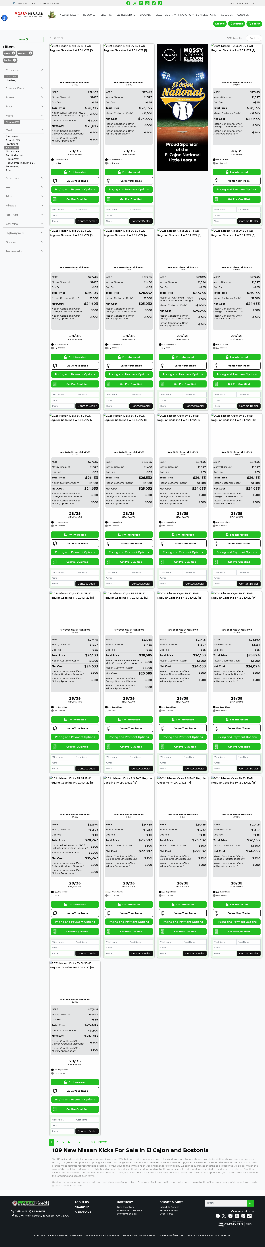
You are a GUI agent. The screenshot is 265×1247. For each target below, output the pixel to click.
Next (102, 1142)
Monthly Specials (127, 1213)
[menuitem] (24, 76)
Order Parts (166, 1213)
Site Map (77, 1235)
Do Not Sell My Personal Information (131, 1235)
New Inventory (125, 1207)
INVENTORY (125, 1202)
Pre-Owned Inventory (129, 1210)
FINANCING (82, 1207)
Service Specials (169, 1210)
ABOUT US (82, 1202)
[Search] (250, 1203)
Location (238, 23)
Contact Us (42, 1235)
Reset (22, 39)
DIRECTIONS (83, 1212)
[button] (4, 18)
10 (93, 1142)
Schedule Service (169, 1207)
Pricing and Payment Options (75, 189)
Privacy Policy (95, 1235)
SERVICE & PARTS (171, 1202)
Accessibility (60, 1235)
